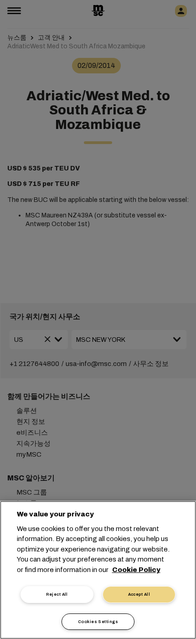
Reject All (57, 594)
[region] (98, 570)
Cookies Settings (98, 621)
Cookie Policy (136, 569)
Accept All (139, 594)
